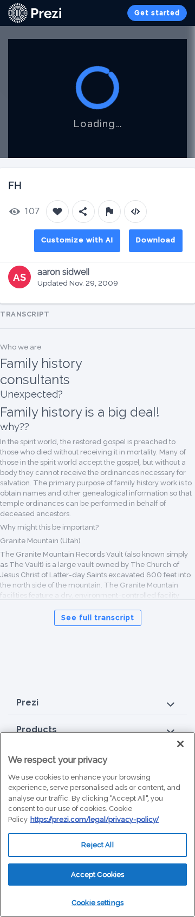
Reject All (97, 845)
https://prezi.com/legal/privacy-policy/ (94, 819)
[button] (97, 703)
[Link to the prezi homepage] (34, 12)
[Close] (180, 744)
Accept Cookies (98, 874)
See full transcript (97, 617)
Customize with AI (77, 240)
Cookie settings (97, 903)
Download (156, 240)
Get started (157, 13)
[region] (97, 824)
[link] (34, 13)
